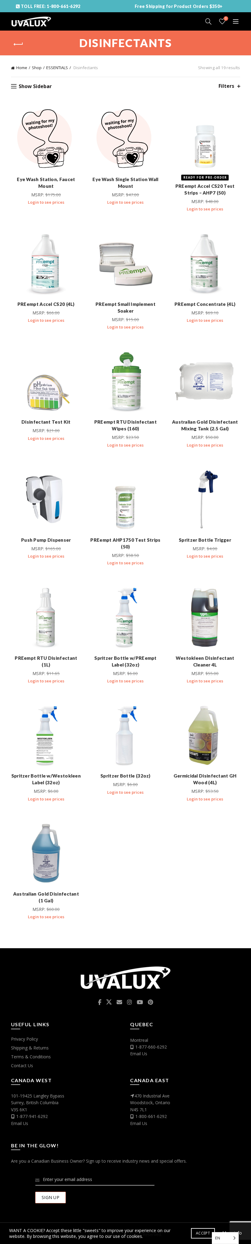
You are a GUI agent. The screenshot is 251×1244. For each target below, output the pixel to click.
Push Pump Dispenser (46, 540)
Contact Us (22, 1065)
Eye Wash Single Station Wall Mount (125, 182)
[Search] (208, 21)
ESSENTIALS (57, 67)
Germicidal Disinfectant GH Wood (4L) (205, 779)
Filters (226, 86)
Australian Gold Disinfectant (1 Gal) (46, 897)
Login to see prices (46, 202)
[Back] (18, 44)
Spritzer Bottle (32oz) (125, 775)
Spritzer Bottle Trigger (205, 540)
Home (21, 67)
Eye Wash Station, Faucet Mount (46, 182)
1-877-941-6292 (32, 1116)
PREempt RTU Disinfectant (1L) (46, 661)
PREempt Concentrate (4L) (204, 304)
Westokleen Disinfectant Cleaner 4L (205, 661)
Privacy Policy (24, 1039)
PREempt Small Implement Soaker (125, 307)
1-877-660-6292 (151, 1047)
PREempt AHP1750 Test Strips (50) (125, 543)
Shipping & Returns (30, 1048)
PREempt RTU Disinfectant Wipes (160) (125, 425)
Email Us (138, 1053)
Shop (37, 67)
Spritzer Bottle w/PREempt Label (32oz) (125, 661)
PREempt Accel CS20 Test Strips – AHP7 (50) (205, 189)
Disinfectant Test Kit (45, 422)
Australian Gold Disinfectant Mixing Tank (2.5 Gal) (205, 425)
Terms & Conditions (31, 1057)
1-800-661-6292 (151, 1116)
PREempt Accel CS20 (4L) (46, 304)
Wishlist (226, 18)
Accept (203, 1233)
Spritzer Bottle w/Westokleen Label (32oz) (46, 779)
